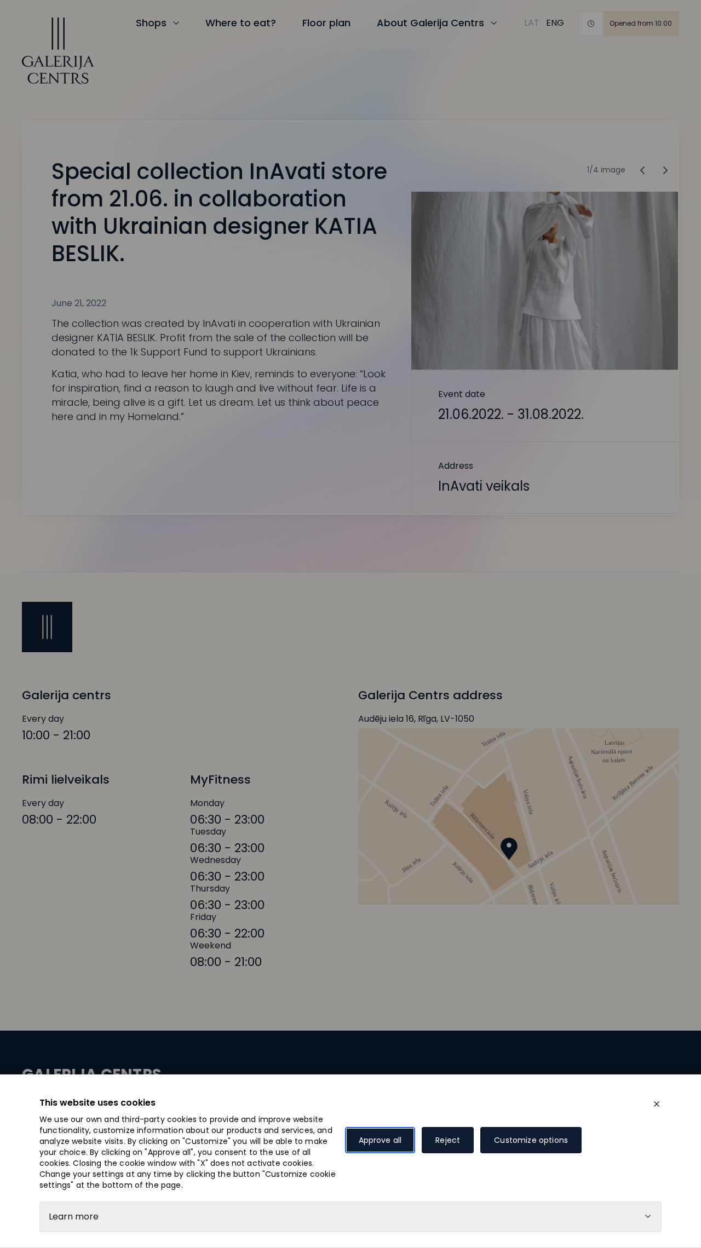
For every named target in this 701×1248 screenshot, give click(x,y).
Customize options (531, 1140)
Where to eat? (240, 23)
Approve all (380, 1140)
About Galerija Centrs (430, 23)
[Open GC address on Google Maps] (518, 816)
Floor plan (326, 23)
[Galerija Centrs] (58, 51)
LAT (531, 22)
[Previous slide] (665, 170)
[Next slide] (642, 170)
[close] (656, 1104)
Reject (447, 1140)
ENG (555, 22)
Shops (151, 23)
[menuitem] (532, 23)
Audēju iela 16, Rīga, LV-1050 (416, 719)
